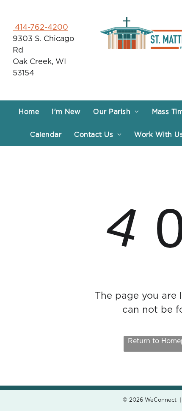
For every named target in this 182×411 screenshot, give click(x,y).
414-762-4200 (40, 27)
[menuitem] (28, 111)
